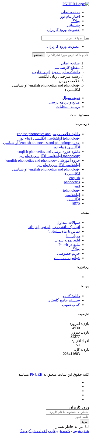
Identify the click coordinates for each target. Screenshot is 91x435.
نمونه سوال (71, 98)
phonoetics (72, 182)
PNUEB (36, 374)
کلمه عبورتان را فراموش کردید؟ (45, 431)
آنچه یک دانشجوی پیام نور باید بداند (54, 227)
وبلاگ (75, 21)
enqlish (74, 178)
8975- (75, 203)
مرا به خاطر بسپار (70, 426)
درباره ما (73, 236)
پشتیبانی (73, 25)
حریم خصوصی (68, 253)
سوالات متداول (68, 222)
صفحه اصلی (70, 12)
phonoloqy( (71, 190)
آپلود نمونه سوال (67, 240)
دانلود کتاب (71, 296)
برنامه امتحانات (68, 107)
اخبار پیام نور (70, 16)
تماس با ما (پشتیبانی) (64, 231)
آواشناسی (72, 195)
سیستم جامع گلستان (64, 300)
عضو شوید (81, 431)
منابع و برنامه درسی (64, 102)
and (77, 186)
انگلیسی (73, 199)
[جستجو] (87, 39)
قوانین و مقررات (67, 258)
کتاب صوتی (71, 305)
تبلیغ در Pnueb (69, 245)
